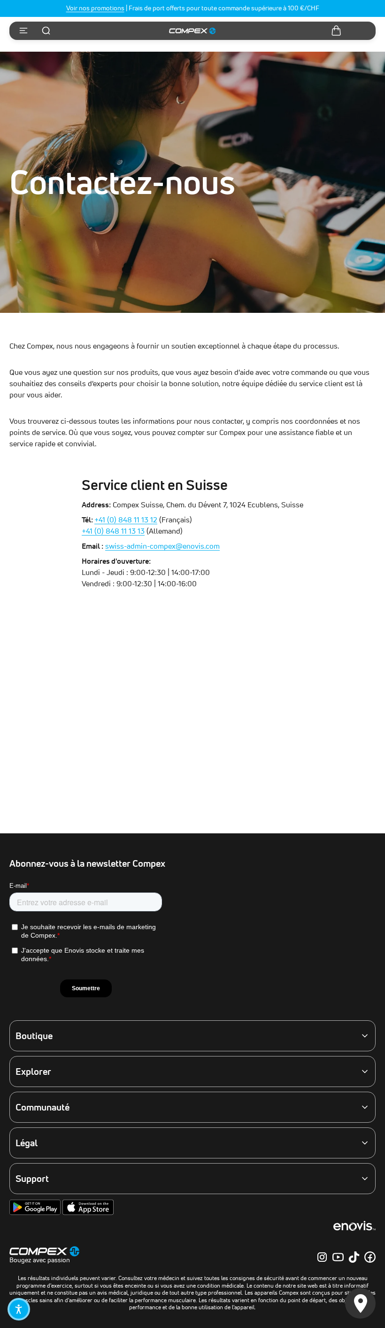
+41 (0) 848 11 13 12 (125, 519)
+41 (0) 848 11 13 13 (113, 531)
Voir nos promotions (95, 8)
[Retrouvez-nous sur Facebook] (370, 1257)
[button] (19, 1309)
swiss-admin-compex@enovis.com (162, 546)
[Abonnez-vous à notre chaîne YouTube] (338, 1257)
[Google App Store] (35, 1213)
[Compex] (192, 31)
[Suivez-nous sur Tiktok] (354, 1257)
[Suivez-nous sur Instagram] (322, 1257)
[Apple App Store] (88, 1213)
